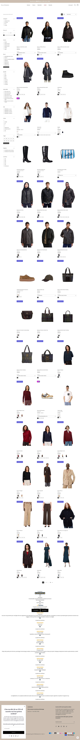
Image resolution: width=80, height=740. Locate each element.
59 (50, 582)
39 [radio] (63, 94)
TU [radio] (58, 177)
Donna (28, 5)
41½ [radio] (39, 418)
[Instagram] (13, 736)
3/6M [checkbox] (6, 138)
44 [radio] (41, 54)
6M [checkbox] (4, 140)
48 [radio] (24, 94)
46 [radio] (22, 94)
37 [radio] (17, 176)
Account (71, 5)
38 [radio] (37, 94)
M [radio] (39, 217)
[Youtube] (11, 736)
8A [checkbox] (6, 140)
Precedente (35, 610)
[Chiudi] (24, 706)
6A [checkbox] (13, 138)
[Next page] (52, 582)
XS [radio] (17, 136)
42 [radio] (19, 54)
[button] (62, 14)
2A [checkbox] (4, 138)
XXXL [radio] (60, 417)
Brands (50, 5)
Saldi (45, 5)
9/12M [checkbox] (9, 140)
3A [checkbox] (8, 138)
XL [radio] (58, 417)
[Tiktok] (18, 736)
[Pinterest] (15, 736)
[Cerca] (75, 5)
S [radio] (17, 256)
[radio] (18, 92)
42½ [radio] (43, 418)
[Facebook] (9, 736)
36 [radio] (58, 94)
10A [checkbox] (11, 140)
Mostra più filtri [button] (6, 67)
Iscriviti (13, 732)
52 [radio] (58, 134)
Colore (18, 51)
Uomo (33, 5)
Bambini (40, 5)
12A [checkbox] (13, 140)
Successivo (44, 610)
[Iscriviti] (74, 721)
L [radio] (39, 256)
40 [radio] (17, 54)
